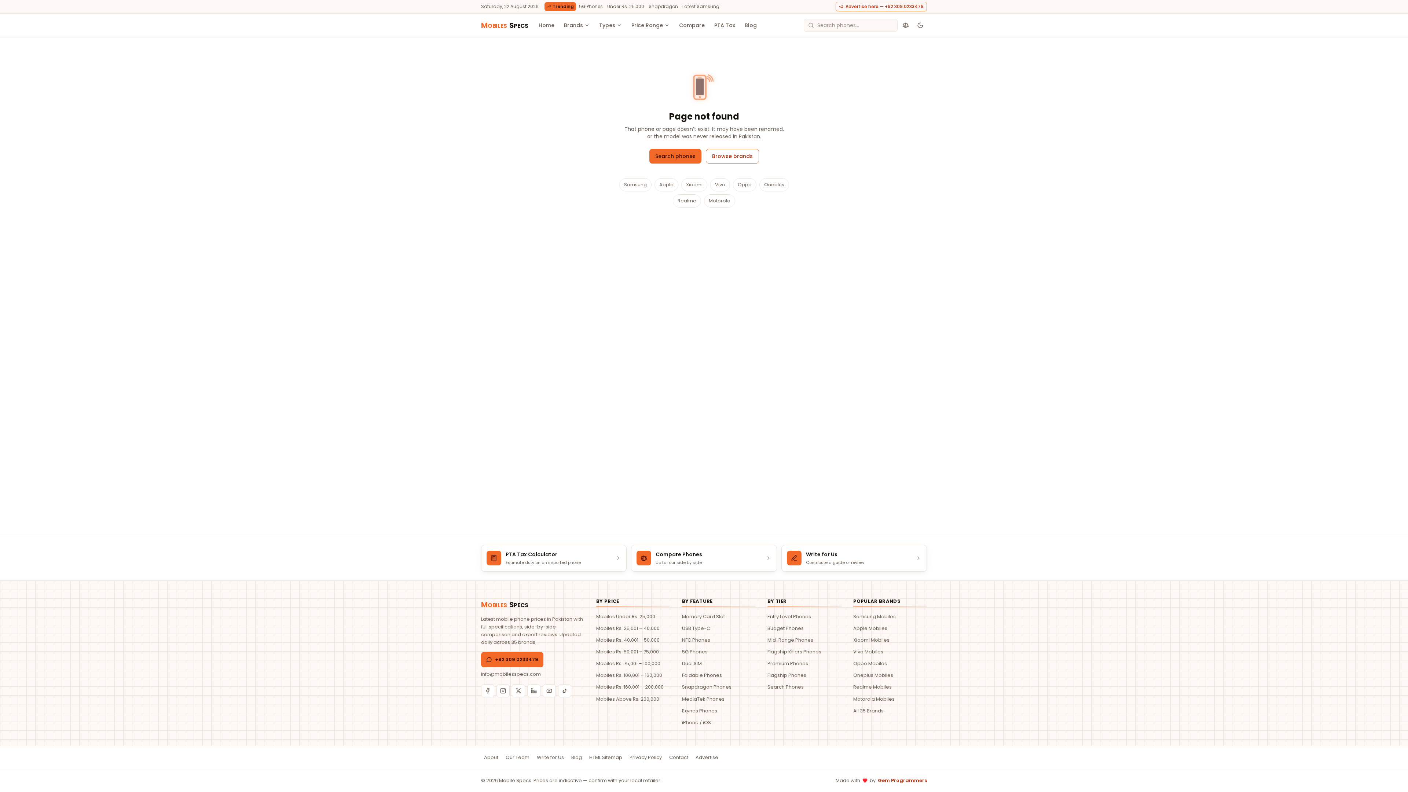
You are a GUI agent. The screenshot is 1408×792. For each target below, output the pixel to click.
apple (666, 184)
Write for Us (550, 757)
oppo (745, 184)
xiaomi (694, 184)
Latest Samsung (700, 6)
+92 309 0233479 (516, 659)
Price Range (647, 25)
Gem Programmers (902, 780)
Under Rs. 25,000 (625, 6)
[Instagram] (503, 690)
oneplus (774, 184)
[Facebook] (487, 690)
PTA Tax (724, 25)
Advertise (707, 757)
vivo (720, 184)
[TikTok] (564, 690)
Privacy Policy (646, 757)
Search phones (675, 156)
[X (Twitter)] (518, 690)
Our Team (517, 757)
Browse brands (732, 156)
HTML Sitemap (605, 757)
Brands (573, 25)
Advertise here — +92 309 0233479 (885, 6)
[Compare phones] (905, 25)
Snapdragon (663, 6)
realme (687, 200)
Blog (751, 25)
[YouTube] (549, 690)
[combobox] (851, 25)
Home (546, 25)
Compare (692, 25)
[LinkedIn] (533, 690)
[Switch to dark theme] (920, 25)
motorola (719, 200)
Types (607, 25)
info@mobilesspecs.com (511, 674)
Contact (678, 757)
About (491, 757)
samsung (635, 184)
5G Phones (591, 6)
